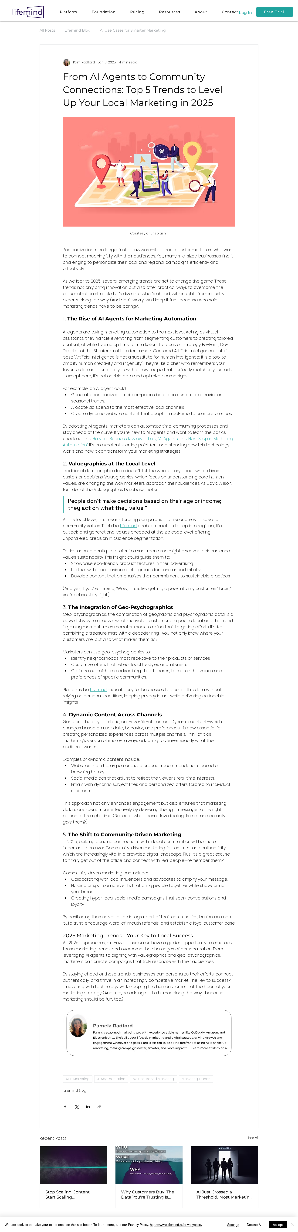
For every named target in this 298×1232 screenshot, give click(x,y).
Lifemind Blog (77, 30)
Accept (278, 1224)
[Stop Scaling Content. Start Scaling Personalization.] (73, 1165)
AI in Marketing (77, 1079)
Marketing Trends (196, 1079)
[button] (170, 12)
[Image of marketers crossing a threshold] (224, 1165)
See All (252, 1137)
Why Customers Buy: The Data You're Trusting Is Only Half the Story (147, 1194)
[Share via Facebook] (65, 1106)
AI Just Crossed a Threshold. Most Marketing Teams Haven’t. (224, 1194)
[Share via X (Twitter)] (76, 1106)
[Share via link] (99, 1106)
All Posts (47, 30)
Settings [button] (233, 1224)
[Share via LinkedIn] (88, 1106)
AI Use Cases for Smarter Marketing (133, 30)
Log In (245, 12)
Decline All (254, 1224)
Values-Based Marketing (153, 1079)
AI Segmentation (111, 1079)
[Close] (292, 1224)
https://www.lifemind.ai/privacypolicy (176, 1224)
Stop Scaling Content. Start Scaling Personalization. (68, 1194)
